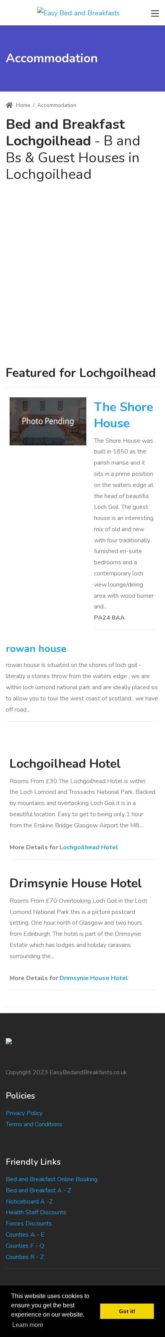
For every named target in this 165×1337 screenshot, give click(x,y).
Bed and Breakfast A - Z (38, 1190)
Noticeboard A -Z (29, 1201)
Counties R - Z (25, 1257)
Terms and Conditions (34, 1124)
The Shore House (123, 415)
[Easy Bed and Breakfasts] (78, 12)
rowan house (36, 648)
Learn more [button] (27, 1325)
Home (22, 105)
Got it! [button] (127, 1311)
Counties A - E (25, 1234)
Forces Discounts (29, 1223)
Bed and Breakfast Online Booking (51, 1179)
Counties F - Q (25, 1246)
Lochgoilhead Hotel (88, 847)
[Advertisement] (82, 269)
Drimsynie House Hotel (93, 978)
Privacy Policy (24, 1113)
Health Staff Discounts (36, 1212)
